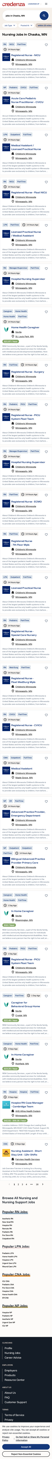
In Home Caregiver (22, 911)
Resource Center (15, 1380)
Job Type (10, 25)
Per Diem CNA (8, 1288)
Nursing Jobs (12, 1353)
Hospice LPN (7, 1260)
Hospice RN (7, 1225)
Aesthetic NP (7, 1319)
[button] (26, 16)
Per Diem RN (7, 1235)
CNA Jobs (22, 1274)
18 (37, 1184)
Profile (8, 1348)
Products (10, 1375)
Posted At (27, 25)
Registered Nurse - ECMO (26, 501)
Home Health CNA (9, 1294)
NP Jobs (21, 1305)
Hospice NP (7, 1312)
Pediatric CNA (8, 1284)
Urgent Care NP (8, 1322)
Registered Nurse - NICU (25, 55)
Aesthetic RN (7, 1219)
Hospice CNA (7, 1291)
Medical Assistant (21, 768)
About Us (10, 1392)
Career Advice (13, 1357)
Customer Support (16, 1402)
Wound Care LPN (9, 1266)
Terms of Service (14, 1415)
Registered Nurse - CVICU (26, 725)
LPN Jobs (22, 1246)
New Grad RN (7, 1222)
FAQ (7, 1397)
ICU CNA (5, 1281)
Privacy (9, 1419)
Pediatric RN (7, 1232)
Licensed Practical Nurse (26, 588)
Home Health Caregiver (25, 327)
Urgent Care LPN (9, 1263)
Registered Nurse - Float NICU (29, 192)
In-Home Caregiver (22, 1054)
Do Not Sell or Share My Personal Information (32, 1438)
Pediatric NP (7, 1316)
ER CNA (5, 1298)
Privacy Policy (5, 1438)
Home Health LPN (9, 1257)
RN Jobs (21, 1212)
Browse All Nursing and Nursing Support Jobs (20, 1200)
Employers (11, 1370)
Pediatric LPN (8, 1253)
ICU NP (5, 1326)
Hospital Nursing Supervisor (28, 279)
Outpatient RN (8, 1239)
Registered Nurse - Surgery (27, 371)
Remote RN (7, 1229)
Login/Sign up (33, 4)
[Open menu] (46, 3)
